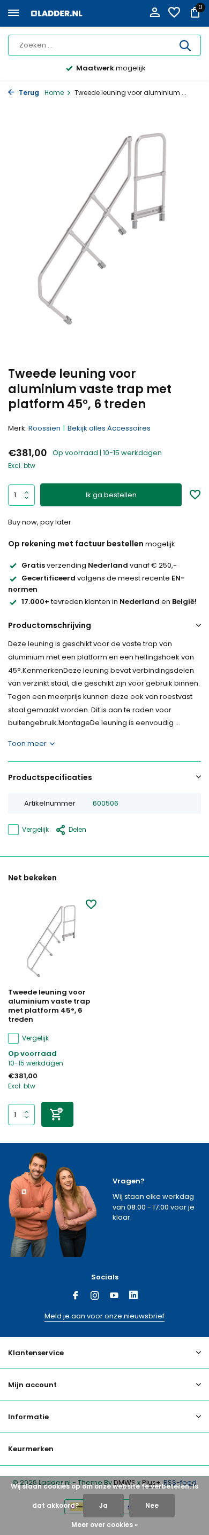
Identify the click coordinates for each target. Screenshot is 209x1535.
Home (54, 92)
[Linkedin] (133, 1296)
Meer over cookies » (104, 1524)
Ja (103, 1505)
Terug (28, 92)
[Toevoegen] (57, 1114)
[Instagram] (95, 1296)
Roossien (44, 428)
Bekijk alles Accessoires (109, 428)
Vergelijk (35, 829)
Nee (152, 1505)
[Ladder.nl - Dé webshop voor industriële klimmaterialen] (56, 13)
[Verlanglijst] (174, 13)
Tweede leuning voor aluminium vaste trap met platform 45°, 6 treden (49, 1006)
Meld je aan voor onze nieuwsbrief (104, 1316)
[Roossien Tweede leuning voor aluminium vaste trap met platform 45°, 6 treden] (52, 941)
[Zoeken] (186, 45)
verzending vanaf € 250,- (99, 565)
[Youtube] (114, 1296)
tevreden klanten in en (109, 601)
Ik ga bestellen (111, 495)
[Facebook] (75, 1296)
